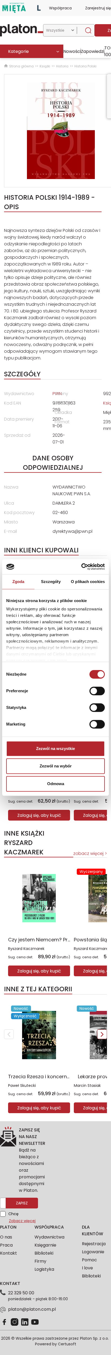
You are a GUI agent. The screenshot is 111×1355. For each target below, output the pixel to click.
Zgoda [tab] (18, 581)
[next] (102, 1034)
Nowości (72, 51)
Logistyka (44, 1269)
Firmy (40, 1261)
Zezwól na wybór (56, 766)
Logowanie (93, 1252)
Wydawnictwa (49, 1237)
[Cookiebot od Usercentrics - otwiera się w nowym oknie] (81, 566)
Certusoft (67, 1344)
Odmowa (55, 783)
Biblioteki (43, 1253)
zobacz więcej (88, 853)
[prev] (9, 1034)
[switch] (97, 691)
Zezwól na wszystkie (55, 748)
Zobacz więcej (22, 1220)
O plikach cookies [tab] (88, 581)
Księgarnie (45, 1245)
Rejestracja (94, 1244)
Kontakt (8, 1253)
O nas (6, 1237)
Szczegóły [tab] (51, 581)
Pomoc (89, 1260)
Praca (6, 1245)
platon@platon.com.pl (32, 1309)
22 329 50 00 (21, 1293)
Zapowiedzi (92, 51)
